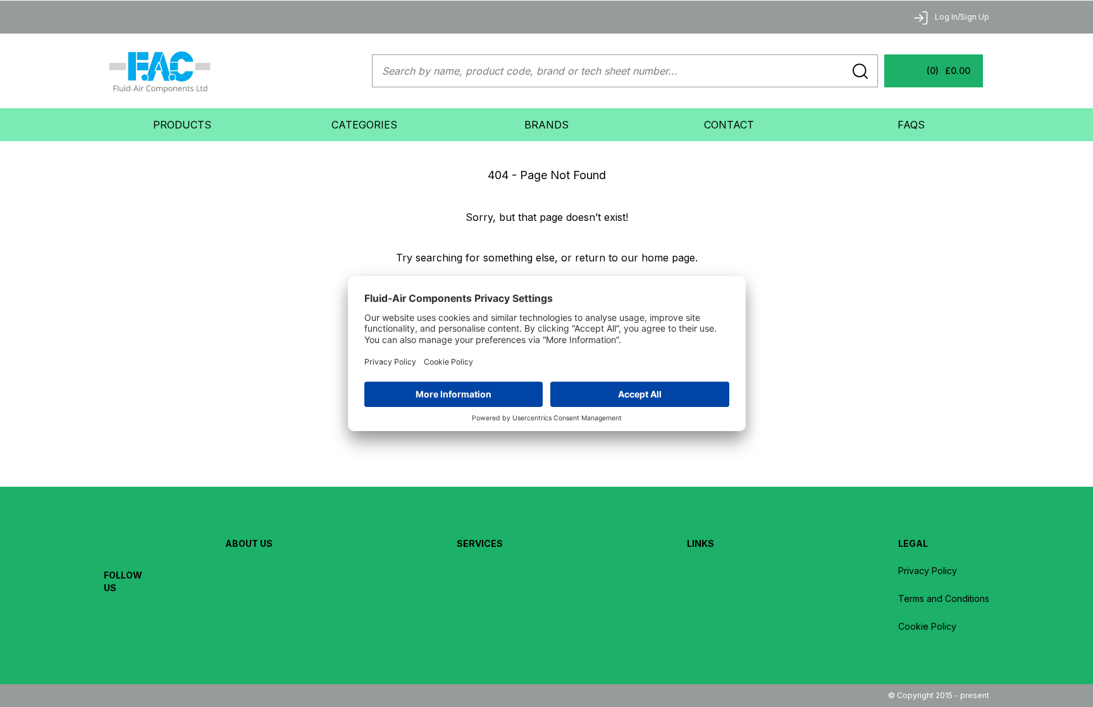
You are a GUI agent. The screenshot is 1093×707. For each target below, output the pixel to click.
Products (182, 124)
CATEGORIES (364, 124)
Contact (729, 124)
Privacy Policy (927, 570)
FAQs (911, 124)
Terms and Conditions (943, 598)
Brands (546, 124)
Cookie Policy (927, 626)
